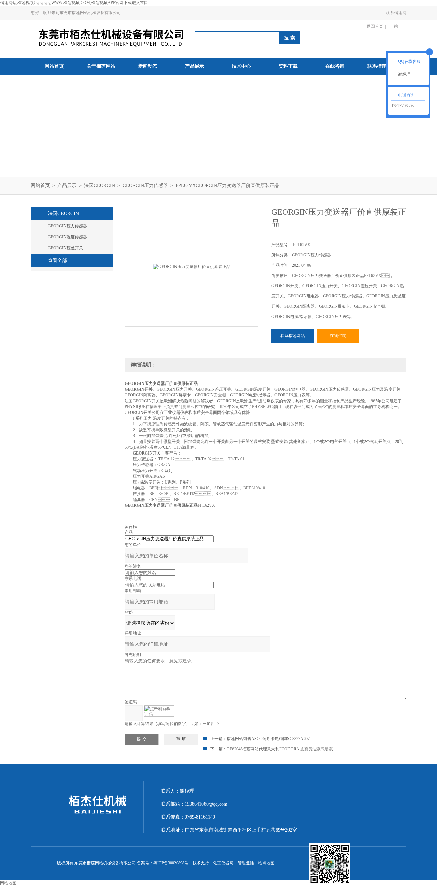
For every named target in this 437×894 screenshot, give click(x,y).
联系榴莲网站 (396, 19)
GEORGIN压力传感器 (145, 185)
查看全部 (57, 260)
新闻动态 (147, 66)
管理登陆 (246, 863)
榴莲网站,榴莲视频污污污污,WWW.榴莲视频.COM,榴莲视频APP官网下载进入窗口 (74, 2)
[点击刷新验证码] (159, 711)
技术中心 (241, 66)
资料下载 (288, 66)
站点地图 (266, 863)
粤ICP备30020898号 (170, 863)
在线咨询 (334, 66)
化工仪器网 (223, 863)
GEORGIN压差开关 (65, 248)
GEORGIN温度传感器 (67, 237)
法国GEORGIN (99, 185)
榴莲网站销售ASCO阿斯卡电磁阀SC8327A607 (268, 738)
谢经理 (404, 74)
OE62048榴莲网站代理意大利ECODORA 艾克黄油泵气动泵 (280, 748)
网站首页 (54, 66)
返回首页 (375, 26)
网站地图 (8, 883)
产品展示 (194, 66)
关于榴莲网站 (101, 66)
